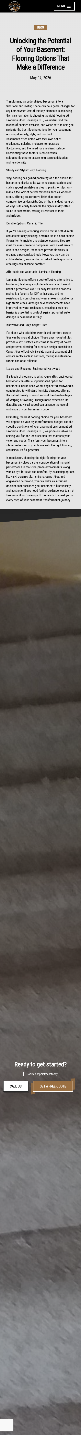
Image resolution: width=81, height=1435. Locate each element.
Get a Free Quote (53, 1086)
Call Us (16, 1086)
